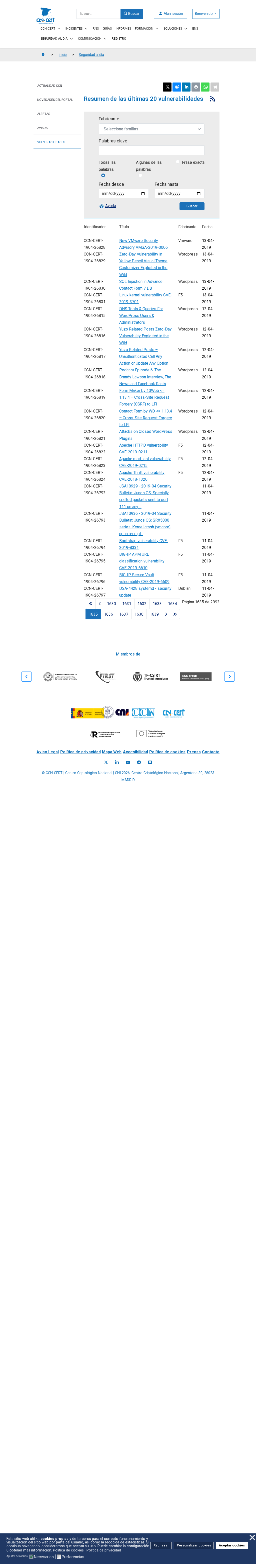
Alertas (43, 114)
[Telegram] (139, 762)
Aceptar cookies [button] (232, 1545)
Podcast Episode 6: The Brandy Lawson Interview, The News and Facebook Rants (145, 377)
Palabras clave (113, 141)
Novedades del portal (55, 100)
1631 (126, 603)
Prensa (194, 752)
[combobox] (98, 14)
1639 (154, 614)
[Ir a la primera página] (91, 604)
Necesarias (44, 1557)
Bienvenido (204, 14)
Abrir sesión (173, 14)
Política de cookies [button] (68, 1550)
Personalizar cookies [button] (194, 1545)
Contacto (211, 752)
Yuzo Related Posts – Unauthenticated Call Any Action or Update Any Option (143, 356)
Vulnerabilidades (51, 142)
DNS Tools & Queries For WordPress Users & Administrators (141, 315)
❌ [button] (252, 1537)
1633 (157, 603)
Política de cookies (167, 752)
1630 (111, 603)
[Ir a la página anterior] (100, 604)
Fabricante (109, 119)
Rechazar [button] (161, 1545)
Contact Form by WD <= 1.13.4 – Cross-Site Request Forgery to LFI (145, 418)
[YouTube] (128, 762)
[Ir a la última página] (175, 614)
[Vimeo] (150, 762)
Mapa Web (112, 752)
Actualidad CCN (49, 86)
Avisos (42, 128)
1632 (142, 603)
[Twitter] (106, 762)
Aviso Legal (47, 752)
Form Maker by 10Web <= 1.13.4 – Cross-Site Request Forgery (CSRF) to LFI (144, 397)
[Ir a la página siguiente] (166, 614)
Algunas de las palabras (149, 166)
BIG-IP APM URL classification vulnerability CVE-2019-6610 (141, 561)
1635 (93, 614)
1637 (123, 614)
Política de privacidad (80, 752)
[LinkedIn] (117, 762)
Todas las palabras (107, 166)
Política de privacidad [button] (103, 1550)
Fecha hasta (166, 184)
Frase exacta (193, 162)
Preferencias (73, 1557)
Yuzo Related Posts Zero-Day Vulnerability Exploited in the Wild (145, 336)
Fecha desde (111, 184)
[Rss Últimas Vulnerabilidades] (212, 99)
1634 (172, 603)
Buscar (133, 14)
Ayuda (110, 205)
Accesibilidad (135, 752)
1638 (139, 614)
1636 (108, 614)
